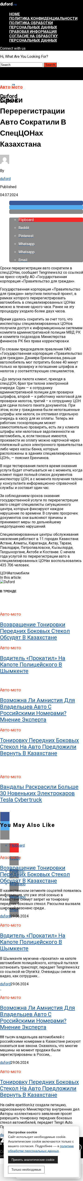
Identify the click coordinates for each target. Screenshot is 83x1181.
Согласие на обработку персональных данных (33, 38)
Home (14, 14)
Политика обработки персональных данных (33, 25)
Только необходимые (26, 1169)
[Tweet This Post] (46, 207)
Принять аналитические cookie (33, 1159)
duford (5, 179)
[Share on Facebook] (46, 203)
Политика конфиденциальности (43, 18)
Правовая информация (33, 31)
